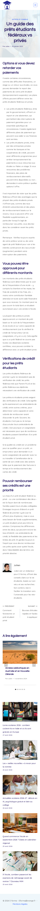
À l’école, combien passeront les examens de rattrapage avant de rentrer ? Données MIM (17, 877)
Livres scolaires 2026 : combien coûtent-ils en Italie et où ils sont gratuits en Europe (17, 728)
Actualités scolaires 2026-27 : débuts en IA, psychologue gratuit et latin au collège (20, 801)
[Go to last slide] (6, 664)
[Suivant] (34, 664)
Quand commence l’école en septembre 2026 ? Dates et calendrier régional (19, 839)
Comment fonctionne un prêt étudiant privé (9, 613)
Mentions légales (20, 904)
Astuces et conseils (20, 19)
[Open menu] (35, 5)
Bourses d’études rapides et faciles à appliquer (29, 611)
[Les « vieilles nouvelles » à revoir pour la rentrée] (20, 750)
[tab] (15, 689)
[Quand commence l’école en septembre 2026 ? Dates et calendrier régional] (20, 823)
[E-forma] (7, 5)
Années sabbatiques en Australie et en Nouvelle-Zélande (17, 671)
